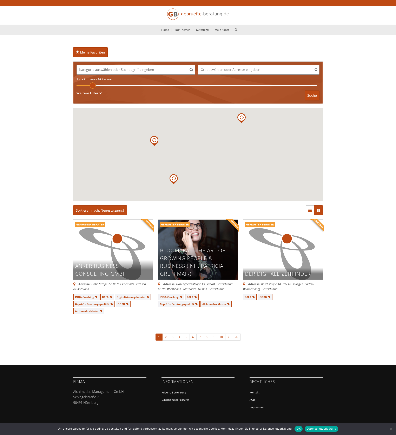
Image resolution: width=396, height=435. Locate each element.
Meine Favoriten (92, 52)
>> (236, 337)
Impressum (257, 407)
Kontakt (254, 392)
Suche (312, 95)
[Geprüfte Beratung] (198, 15)
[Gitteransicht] (318, 210)
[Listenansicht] (310, 210)
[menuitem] (165, 30)
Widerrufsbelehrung (173, 392)
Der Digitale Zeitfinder (278, 273)
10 (221, 337)
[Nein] (391, 429)
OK (299, 428)
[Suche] (234, 30)
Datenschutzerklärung (175, 400)
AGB (252, 400)
